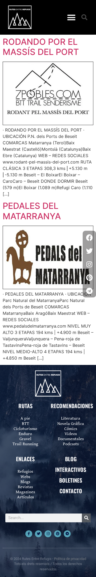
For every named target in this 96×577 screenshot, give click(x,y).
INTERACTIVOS (70, 469)
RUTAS (25, 406)
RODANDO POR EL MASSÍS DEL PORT (41, 47)
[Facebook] (89, 237)
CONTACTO (70, 491)
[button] (71, 17)
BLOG (71, 459)
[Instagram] (48, 533)
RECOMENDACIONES (72, 406)
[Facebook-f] (28, 533)
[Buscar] (86, 518)
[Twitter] (38, 533)
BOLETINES (70, 480)
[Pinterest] (57, 533)
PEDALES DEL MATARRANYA (32, 211)
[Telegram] (67, 533)
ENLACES (25, 459)
